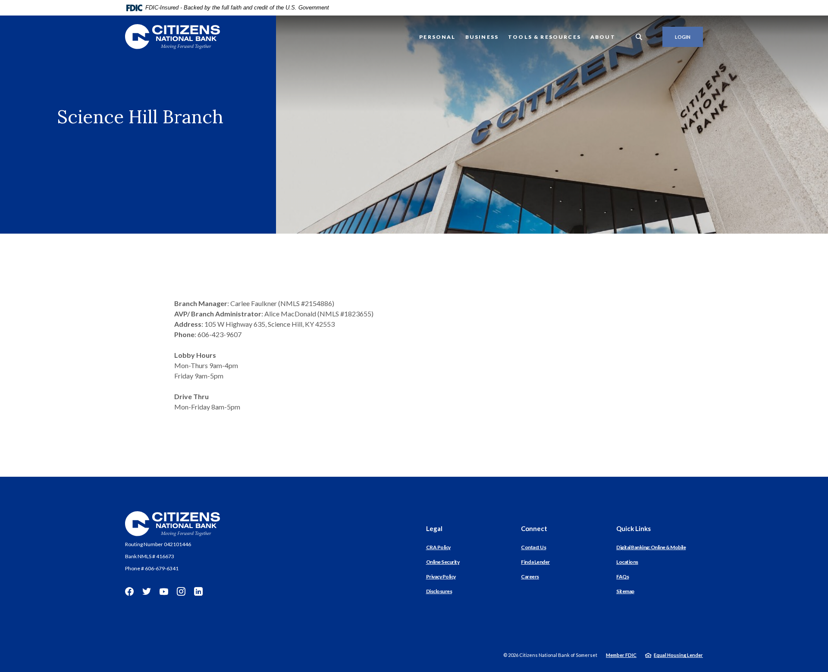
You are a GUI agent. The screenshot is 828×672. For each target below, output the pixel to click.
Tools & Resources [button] (544, 37)
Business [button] (482, 37)
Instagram (181, 591)
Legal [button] (434, 528)
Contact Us (533, 547)
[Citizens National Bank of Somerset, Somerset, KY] (172, 36)
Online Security (443, 562)
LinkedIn (198, 591)
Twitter (146, 591)
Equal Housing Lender (678, 655)
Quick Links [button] (633, 528)
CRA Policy (438, 547)
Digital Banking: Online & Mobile (651, 547)
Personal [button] (437, 37)
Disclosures (439, 591)
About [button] (602, 37)
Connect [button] (534, 528)
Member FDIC (621, 655)
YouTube (164, 591)
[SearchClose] (639, 37)
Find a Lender (535, 562)
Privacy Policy (441, 576)
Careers (530, 576)
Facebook (129, 591)
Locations (627, 562)
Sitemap (625, 591)
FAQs (622, 576)
